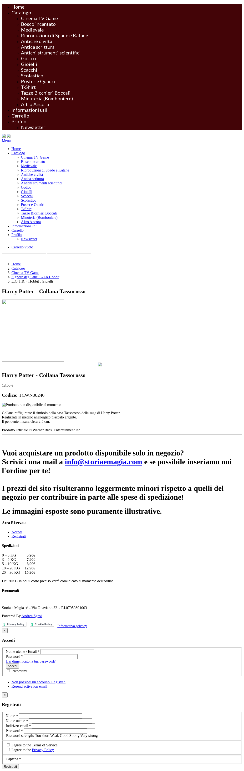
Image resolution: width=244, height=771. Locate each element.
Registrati (18, 536)
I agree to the (32, 750)
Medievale (32, 29)
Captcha (13, 759)
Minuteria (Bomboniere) (47, 98)
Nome (12, 716)
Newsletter (33, 127)
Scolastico (32, 75)
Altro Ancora (35, 104)
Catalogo (21, 12)
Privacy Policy (43, 750)
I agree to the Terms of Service (33, 745)
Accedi (16, 532)
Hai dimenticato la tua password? (31, 661)
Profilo (18, 121)
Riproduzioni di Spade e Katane (54, 35)
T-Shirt (28, 87)
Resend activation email (29, 686)
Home (18, 7)
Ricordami (18, 671)
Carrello (20, 115)
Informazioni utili (30, 110)
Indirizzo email (18, 726)
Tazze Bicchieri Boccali (46, 93)
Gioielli (29, 64)
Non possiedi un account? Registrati (38, 682)
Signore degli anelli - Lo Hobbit (35, 277)
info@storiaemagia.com (103, 461)
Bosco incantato (38, 24)
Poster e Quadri (38, 81)
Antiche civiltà (36, 41)
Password (14, 656)
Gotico (28, 58)
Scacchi (29, 70)
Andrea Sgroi (31, 616)
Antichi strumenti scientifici (51, 52)
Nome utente (17, 721)
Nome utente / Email (23, 651)
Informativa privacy (72, 626)
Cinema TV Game (39, 18)
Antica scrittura (38, 47)
